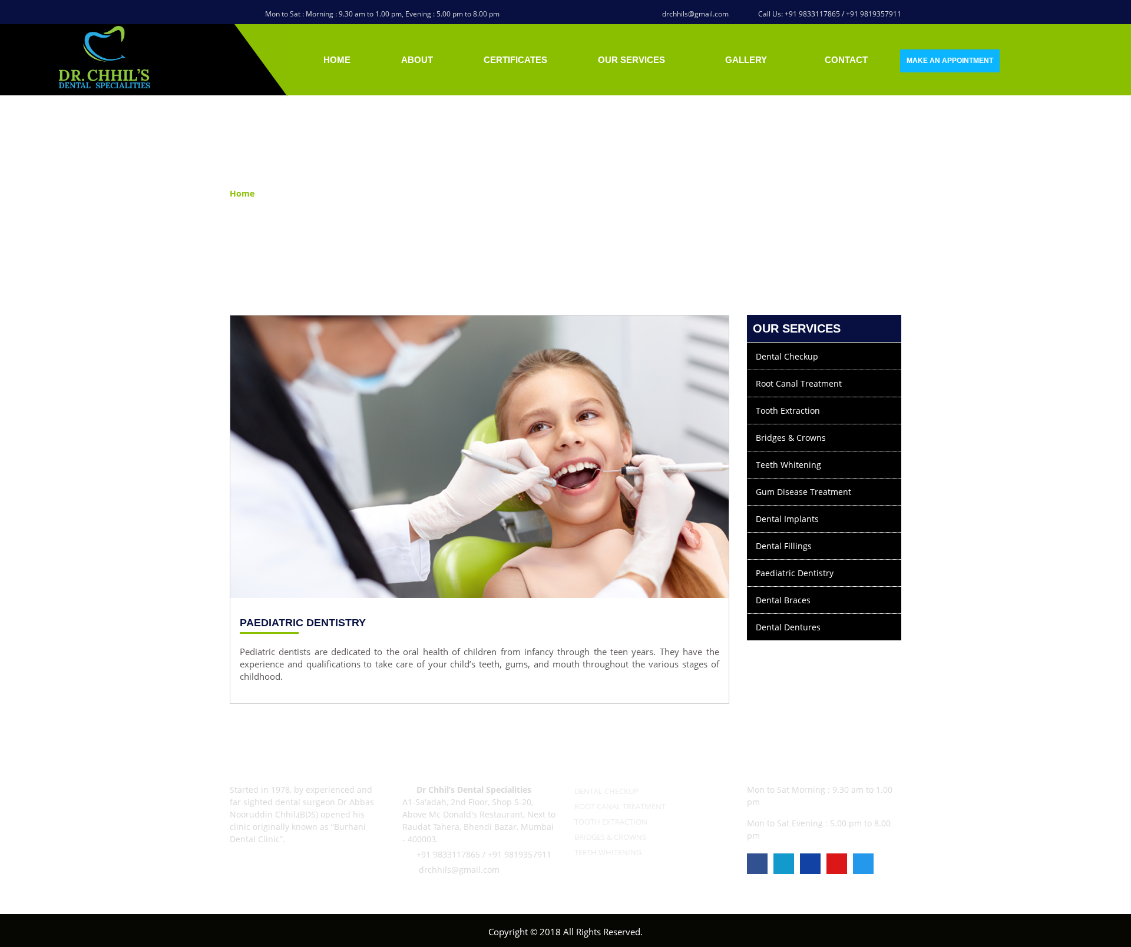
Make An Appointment (950, 61)
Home (336, 60)
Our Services (632, 60)
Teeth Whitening (788, 464)
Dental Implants (787, 518)
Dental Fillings (784, 545)
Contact (846, 60)
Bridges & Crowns (791, 437)
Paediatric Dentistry (795, 573)
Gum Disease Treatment (803, 491)
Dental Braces (783, 600)
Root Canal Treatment (799, 383)
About (417, 60)
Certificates (515, 60)
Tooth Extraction (788, 410)
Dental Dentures (788, 627)
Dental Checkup (787, 356)
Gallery (746, 60)
